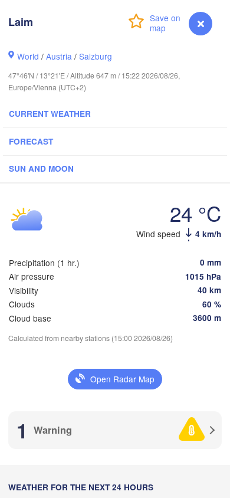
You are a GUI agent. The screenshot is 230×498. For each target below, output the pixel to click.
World (28, 56)
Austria (59, 56)
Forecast (31, 141)
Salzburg (95, 56)
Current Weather (50, 113)
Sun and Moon (41, 168)
